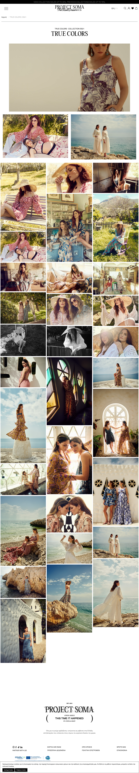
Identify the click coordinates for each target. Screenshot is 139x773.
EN (116, 8)
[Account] (129, 8)
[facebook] (16, 747)
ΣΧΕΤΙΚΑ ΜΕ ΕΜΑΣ (54, 747)
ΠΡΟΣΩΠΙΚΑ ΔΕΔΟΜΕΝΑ (56, 750)
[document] (69, 767)
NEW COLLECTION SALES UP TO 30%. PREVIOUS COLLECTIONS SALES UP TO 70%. (69, 1)
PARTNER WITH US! (19, 750)
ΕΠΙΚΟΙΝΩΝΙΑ (122, 750)
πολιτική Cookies (8, 766)
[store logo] (69, 8)
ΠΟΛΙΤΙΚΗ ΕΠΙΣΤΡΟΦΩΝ (91, 750)
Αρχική (4, 17)
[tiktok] (18, 747)
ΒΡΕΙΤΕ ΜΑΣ (121, 747)
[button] (113, 8)
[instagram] (13, 747)
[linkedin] (21, 747)
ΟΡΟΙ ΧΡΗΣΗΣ (87, 747)
